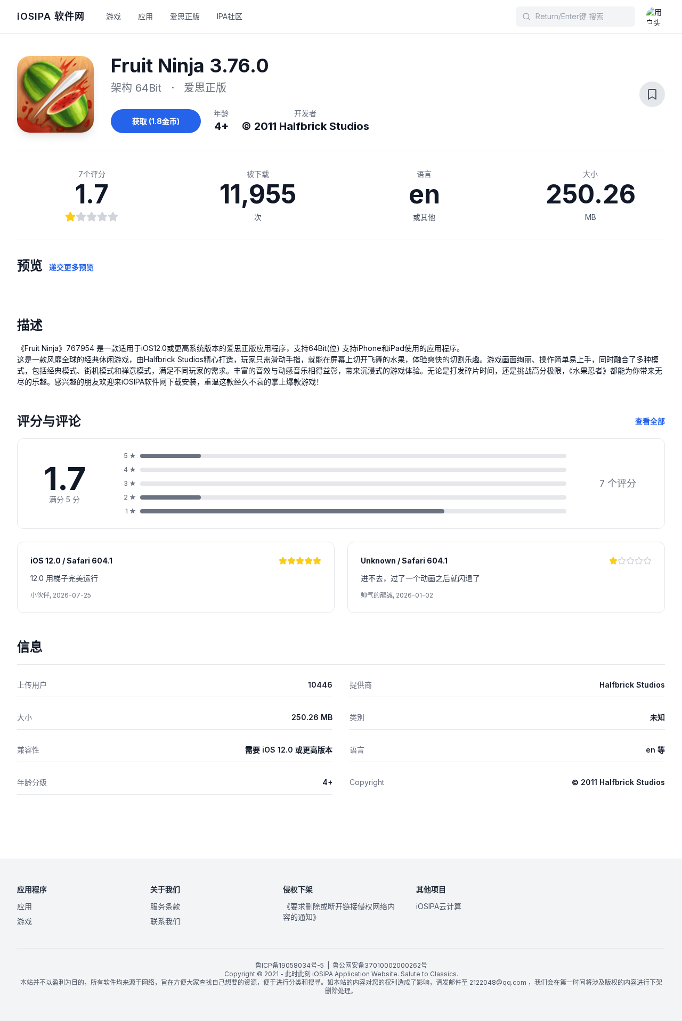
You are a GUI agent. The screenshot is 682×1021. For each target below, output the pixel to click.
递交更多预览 (71, 267)
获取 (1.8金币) (156, 121)
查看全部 (650, 421)
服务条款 (165, 906)
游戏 (113, 16)
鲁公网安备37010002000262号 (379, 965)
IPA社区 (229, 16)
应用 (145, 16)
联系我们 (165, 921)
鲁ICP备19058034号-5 (289, 965)
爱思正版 (185, 16)
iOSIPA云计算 (438, 906)
